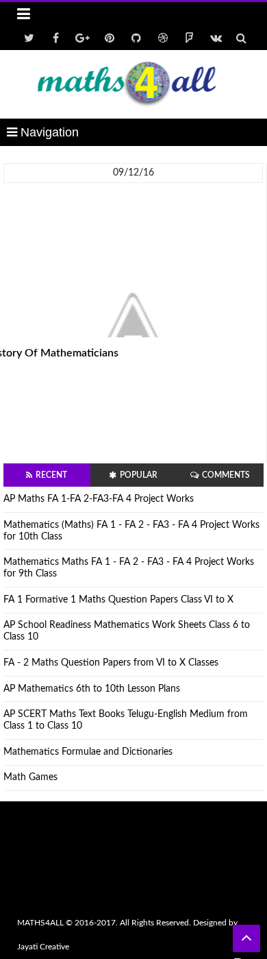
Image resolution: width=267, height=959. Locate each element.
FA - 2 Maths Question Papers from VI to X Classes (110, 663)
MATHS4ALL (40, 923)
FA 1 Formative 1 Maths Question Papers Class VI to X (118, 600)
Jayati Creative (43, 947)
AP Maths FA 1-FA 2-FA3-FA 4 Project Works (98, 499)
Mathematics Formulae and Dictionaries (88, 752)
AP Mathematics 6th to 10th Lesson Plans (91, 689)
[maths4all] (133, 84)
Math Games (30, 777)
